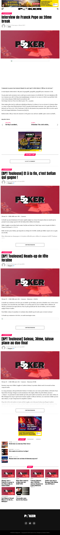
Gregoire (10, 183)
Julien (9, 26)
